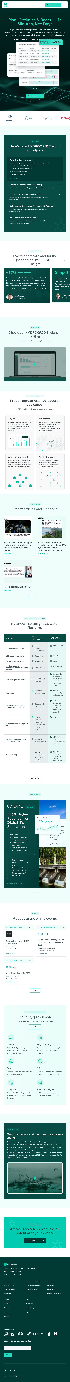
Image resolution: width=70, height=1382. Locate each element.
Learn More (13, 178)
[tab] (35, 169)
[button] (33, 88)
